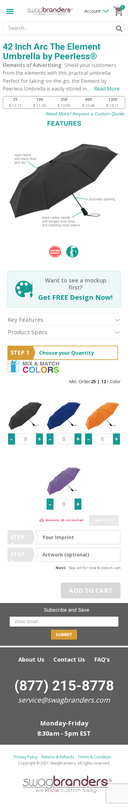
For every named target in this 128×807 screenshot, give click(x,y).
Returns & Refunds (58, 757)
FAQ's (102, 659)
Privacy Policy (26, 757)
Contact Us (69, 659)
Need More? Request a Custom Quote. (85, 114)
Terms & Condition (94, 757)
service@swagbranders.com (64, 700)
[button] (61, 254)
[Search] (118, 28)
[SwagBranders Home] (49, 11)
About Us (31, 659)
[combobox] (64, 28)
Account (92, 11)
